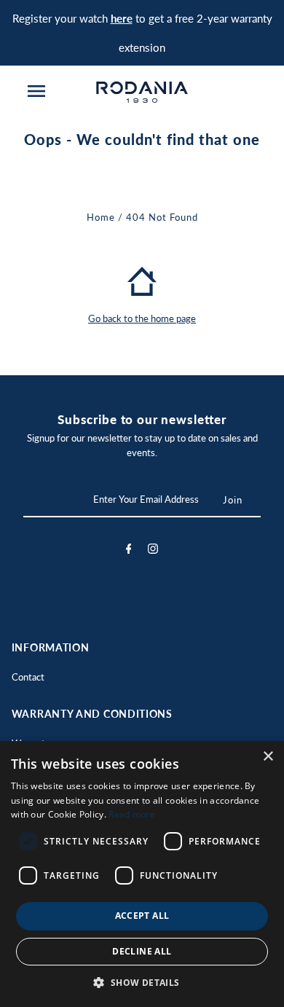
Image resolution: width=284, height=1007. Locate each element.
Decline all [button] (141, 951)
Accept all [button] (142, 915)
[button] (141, 982)
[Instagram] (153, 551)
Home (101, 217)
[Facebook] (129, 551)
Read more (132, 814)
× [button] (267, 756)
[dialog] (142, 874)
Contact (28, 677)
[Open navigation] (36, 91)
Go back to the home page (142, 318)
